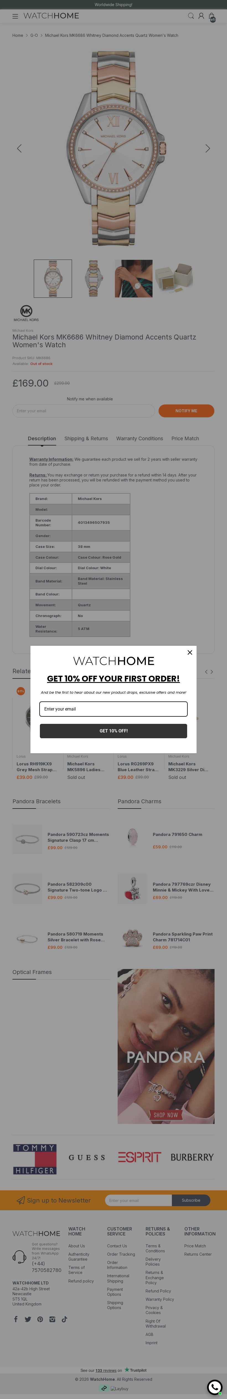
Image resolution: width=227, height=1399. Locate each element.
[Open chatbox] (215, 1387)
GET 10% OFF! (114, 731)
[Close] (190, 652)
